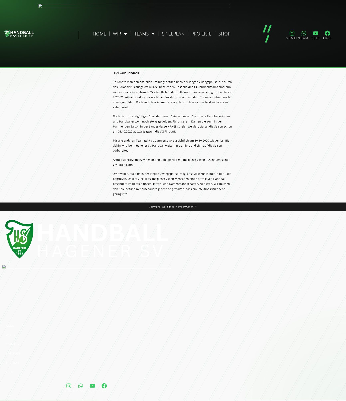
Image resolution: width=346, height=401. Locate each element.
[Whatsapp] (304, 33)
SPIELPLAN (173, 33)
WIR (117, 33)
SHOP (224, 33)
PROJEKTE (201, 33)
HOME (99, 33)
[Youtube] (315, 33)
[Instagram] (292, 33)
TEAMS (141, 33)
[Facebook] (327, 33)
